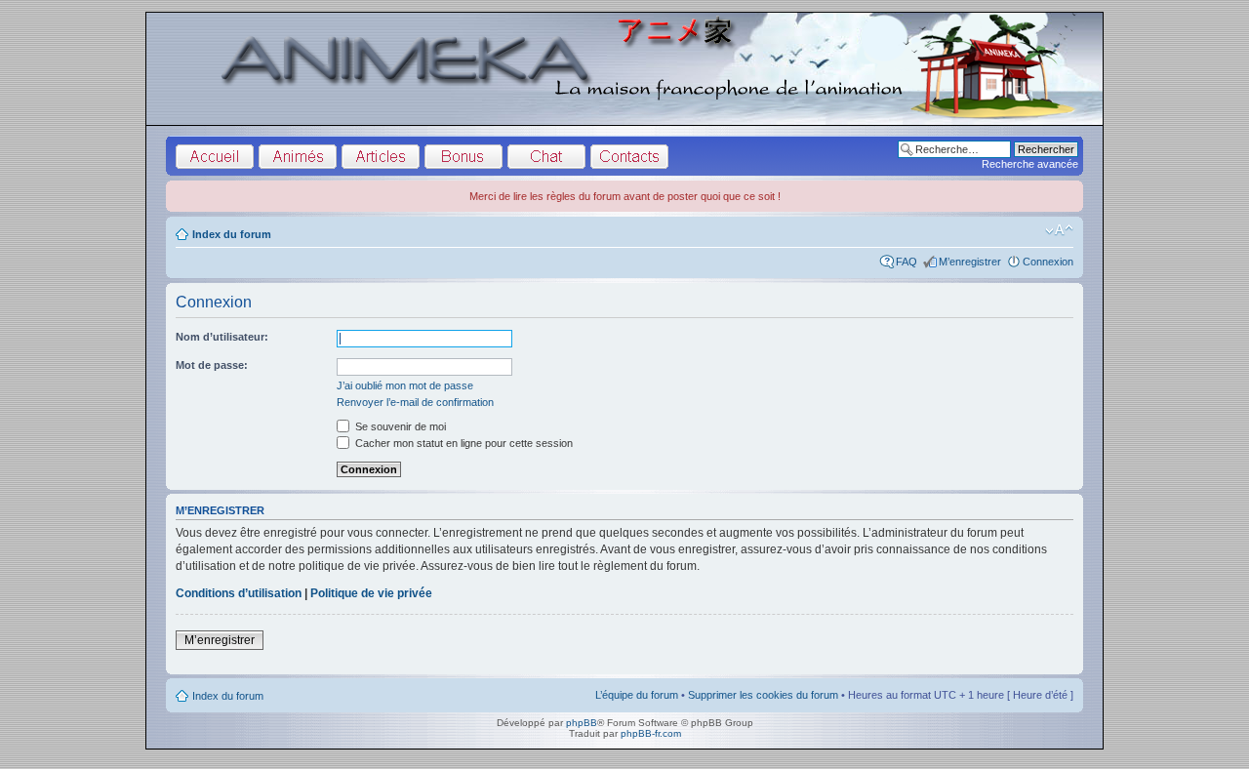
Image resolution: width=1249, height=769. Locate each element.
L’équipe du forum (636, 695)
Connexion (1048, 261)
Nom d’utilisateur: (222, 337)
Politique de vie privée (371, 593)
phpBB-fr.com (651, 733)
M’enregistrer (970, 261)
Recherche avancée (1030, 164)
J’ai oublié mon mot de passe (405, 385)
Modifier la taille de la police (1059, 230)
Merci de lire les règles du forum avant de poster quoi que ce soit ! (625, 196)
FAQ (906, 261)
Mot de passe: (212, 365)
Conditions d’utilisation (239, 593)
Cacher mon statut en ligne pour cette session (462, 443)
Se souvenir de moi (399, 426)
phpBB (581, 722)
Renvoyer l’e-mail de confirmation (415, 402)
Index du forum (231, 234)
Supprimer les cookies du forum (763, 695)
